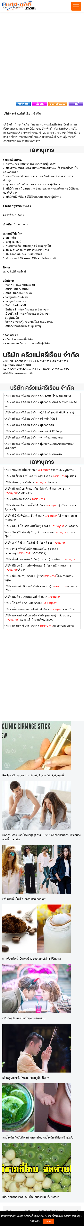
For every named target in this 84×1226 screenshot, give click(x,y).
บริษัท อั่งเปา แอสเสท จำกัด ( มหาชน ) (27, 559)
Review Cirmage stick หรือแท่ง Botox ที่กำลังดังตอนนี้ (33, 775)
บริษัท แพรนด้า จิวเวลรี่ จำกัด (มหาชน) (27, 586)
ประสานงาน (18, 492)
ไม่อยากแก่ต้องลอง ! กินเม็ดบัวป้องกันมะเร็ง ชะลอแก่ (30, 1197)
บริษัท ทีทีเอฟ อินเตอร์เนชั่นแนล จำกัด (27, 565)
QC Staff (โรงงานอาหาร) (55, 395)
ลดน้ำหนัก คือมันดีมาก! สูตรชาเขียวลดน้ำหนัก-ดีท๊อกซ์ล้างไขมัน (37, 1137)
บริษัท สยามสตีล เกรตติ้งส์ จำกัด (23, 505)
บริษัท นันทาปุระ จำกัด (17, 482)
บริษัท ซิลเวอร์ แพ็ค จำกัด (19, 469)
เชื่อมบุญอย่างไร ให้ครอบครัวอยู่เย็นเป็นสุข (25, 1077)
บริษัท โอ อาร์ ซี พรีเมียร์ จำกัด (22, 602)
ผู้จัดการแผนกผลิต (51, 454)
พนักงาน (64, 559)
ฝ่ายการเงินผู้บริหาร (56, 469)
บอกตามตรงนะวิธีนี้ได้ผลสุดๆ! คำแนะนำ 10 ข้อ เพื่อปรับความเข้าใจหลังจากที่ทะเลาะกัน (41, 837)
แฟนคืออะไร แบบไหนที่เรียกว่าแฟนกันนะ (24, 1018)
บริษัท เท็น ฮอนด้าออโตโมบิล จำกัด (25, 609)
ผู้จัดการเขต (47, 425)
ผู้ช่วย (55, 542)
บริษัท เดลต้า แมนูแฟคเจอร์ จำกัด (24, 596)
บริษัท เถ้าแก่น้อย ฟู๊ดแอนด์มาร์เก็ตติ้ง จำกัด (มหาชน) (35, 488)
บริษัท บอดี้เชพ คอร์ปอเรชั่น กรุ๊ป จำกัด (27, 476)
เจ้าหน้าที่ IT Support (52, 431)
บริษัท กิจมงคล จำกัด (16, 499)
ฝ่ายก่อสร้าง (65, 526)
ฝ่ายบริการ (62, 609)
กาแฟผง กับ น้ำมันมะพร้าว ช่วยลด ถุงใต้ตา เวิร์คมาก (31, 958)
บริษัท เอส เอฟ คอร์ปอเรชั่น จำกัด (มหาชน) (30, 615)
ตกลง (48, 1221)
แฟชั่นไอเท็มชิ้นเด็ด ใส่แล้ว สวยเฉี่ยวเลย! (24, 899)
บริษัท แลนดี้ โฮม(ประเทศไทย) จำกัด (26, 526)
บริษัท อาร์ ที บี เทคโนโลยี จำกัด (23, 542)
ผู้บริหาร (64, 476)
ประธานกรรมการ (57, 625)
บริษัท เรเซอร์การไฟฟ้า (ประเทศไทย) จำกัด (30, 548)
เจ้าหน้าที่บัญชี (48, 418)
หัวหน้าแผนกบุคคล (51, 437)
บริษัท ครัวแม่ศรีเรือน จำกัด (42, 387)
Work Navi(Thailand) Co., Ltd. (22, 532)
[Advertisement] (42, 58)
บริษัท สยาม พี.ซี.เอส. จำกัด (20, 625)
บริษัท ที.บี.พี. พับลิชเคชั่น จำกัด (23, 515)
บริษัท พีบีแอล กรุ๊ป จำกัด (19, 575)
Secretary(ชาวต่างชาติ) (25, 553)
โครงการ (46, 482)
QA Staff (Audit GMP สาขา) (57, 412)
